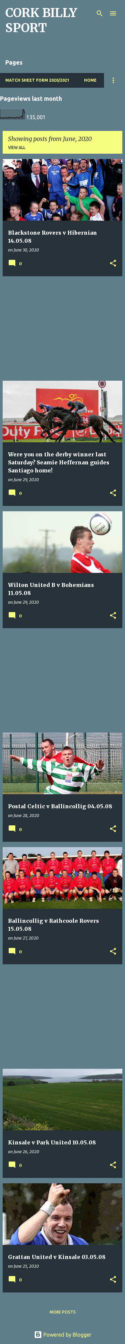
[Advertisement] (62, 328)
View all (16, 147)
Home (90, 80)
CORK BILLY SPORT (41, 20)
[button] (113, 263)
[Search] (100, 13)
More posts (63, 1312)
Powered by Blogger (66, 1335)
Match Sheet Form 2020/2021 (37, 80)
